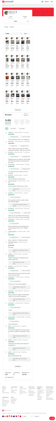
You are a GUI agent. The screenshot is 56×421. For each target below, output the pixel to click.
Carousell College (5, 392)
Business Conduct (42, 413)
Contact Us (10, 413)
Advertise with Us (28, 413)
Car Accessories (14, 389)
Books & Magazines (50, 391)
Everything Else (14, 398)
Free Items (13, 402)
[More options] (31, 21)
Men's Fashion (22, 391)
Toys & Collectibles (49, 388)
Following (13, 401)
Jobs (3, 398)
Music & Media (49, 389)
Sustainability (18, 413)
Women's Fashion (23, 388)
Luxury (21, 389)
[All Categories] (42, 1)
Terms (33, 413)
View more (18, 109)
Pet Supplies (31, 395)
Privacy (36, 413)
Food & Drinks (31, 394)
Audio (38, 395)
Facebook (4, 388)
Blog (3, 391)
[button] (20, 13)
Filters (25, 33)
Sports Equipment (49, 398)
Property (12, 391)
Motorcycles (13, 392)
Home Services (5, 402)
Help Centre (4, 413)
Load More (18, 366)
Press (14, 413)
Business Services (5, 401)
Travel (47, 396)
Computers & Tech (40, 389)
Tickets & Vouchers (49, 399)
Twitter (3, 389)
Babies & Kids (31, 391)
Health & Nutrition (32, 392)
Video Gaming (40, 391)
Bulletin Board (13, 400)
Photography (39, 396)
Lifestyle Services (5, 400)
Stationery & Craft (49, 392)
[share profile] (27, 21)
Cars (12, 388)
